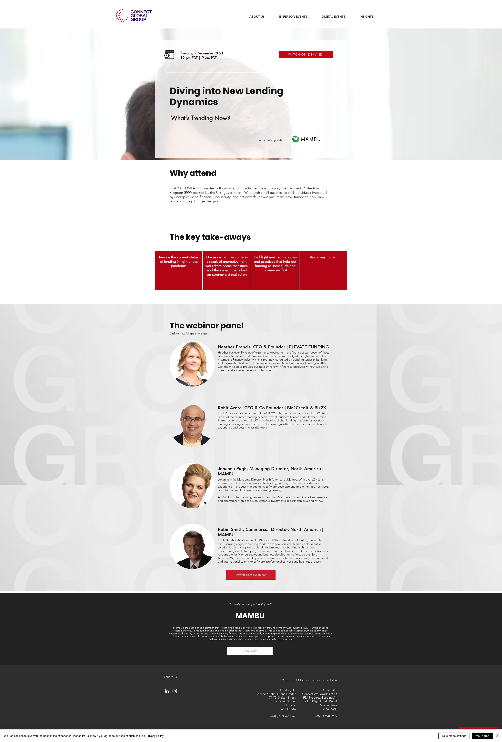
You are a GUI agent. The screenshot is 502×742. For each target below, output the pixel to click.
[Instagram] (175, 691)
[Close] (497, 736)
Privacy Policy (155, 736)
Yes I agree (482, 736)
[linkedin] (167, 691)
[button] (366, 17)
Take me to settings (454, 736)
